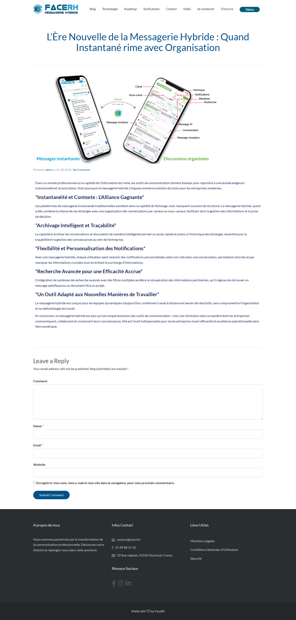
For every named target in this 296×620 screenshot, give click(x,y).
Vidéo (187, 9)
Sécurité (196, 558)
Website (39, 464)
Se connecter (205, 9)
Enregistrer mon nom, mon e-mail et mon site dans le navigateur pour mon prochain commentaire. (105, 483)
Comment (40, 381)
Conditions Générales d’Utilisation (214, 549)
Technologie (110, 9)
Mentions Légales (202, 541)
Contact (171, 9)
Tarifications (151, 9)
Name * (38, 426)
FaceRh (160, 611)
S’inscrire (227, 9)
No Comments (81, 169)
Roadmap (130, 9)
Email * (38, 445)
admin (48, 169)
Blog (93, 9)
